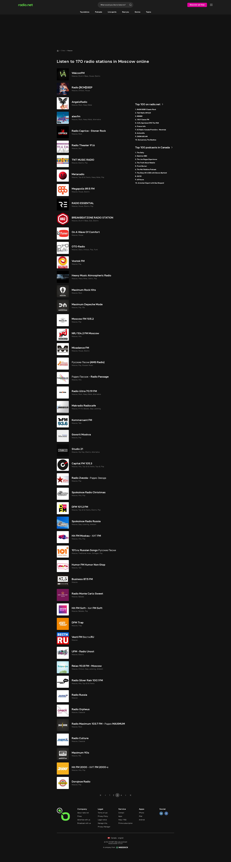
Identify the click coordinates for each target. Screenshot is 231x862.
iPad (140, 816)
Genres (137, 12)
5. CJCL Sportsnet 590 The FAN (147, 123)
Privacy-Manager (104, 827)
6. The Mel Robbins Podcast (145, 169)
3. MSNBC (139, 116)
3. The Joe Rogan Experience (146, 159)
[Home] (58, 51)
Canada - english (117, 838)
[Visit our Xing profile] (166, 813)
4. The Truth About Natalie (145, 163)
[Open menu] (211, 4)
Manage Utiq (102, 823)
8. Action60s (140, 133)
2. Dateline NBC (141, 156)
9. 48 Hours (139, 180)
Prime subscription (125, 823)
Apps (120, 816)
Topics (148, 12)
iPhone (141, 813)
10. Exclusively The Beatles (145, 140)
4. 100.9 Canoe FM (142, 120)
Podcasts (98, 12)
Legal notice (102, 820)
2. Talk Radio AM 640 (143, 113)
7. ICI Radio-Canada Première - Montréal (150, 130)
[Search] (130, 4)
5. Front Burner (141, 166)
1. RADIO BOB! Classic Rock (145, 109)
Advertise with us (83, 820)
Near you (125, 12)
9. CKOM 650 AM (141, 136)
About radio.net (83, 813)
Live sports (112, 12)
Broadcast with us (84, 823)
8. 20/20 (138, 176)
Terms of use (102, 813)
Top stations (84, 12)
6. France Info (140, 126)
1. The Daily (139, 153)
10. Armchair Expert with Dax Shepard (149, 183)
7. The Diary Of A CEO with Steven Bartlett (151, 173)
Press (79, 816)
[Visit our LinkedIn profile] (161, 813)
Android (142, 820)
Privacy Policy (103, 816)
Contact (121, 813)
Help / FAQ (122, 820)
